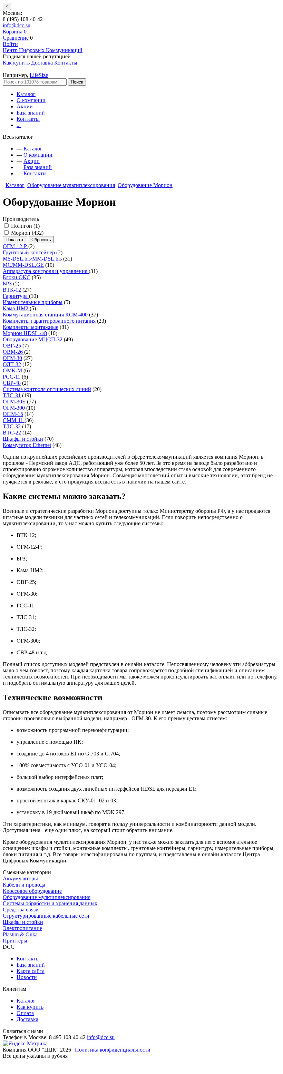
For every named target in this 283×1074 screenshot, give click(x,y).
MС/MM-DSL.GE (23, 265)
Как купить (30, 1007)
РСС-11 (11, 377)
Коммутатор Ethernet (27, 445)
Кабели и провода (24, 885)
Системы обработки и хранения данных (50, 903)
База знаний (31, 113)
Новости (27, 977)
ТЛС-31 (12, 395)
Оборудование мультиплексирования (71, 185)
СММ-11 (14, 420)
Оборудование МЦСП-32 (33, 339)
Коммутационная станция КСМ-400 (46, 315)
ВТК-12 (12, 290)
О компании (31, 100)
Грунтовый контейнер (29, 252)
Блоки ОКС (16, 277)
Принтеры (15, 941)
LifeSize (39, 75)
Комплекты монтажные (30, 327)
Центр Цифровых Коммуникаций (42, 50)
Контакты (28, 119)
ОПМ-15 (13, 414)
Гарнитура (16, 296)
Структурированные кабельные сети (46, 916)
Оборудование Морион (145, 185)
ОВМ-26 (13, 352)
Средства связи (21, 909)
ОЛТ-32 (12, 364)
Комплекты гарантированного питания (49, 321)
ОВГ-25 (12, 346)
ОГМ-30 (12, 358)
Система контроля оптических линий (47, 389)
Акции (25, 106)
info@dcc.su (16, 25)
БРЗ (7, 283)
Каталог (26, 94)
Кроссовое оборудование (32, 891)
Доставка (27, 1019)
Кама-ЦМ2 (16, 308)
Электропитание (22, 928)
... (19, 125)
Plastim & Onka (20, 934)
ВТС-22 (12, 433)
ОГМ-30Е (14, 401)
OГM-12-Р (15, 246)
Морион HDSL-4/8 (25, 333)
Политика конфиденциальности (112, 1050)
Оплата (25, 1013)
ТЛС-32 (12, 426)
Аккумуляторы (20, 878)
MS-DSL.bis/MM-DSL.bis (33, 259)
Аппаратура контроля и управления (46, 271)
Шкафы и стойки (23, 439)
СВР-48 (12, 383)
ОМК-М (12, 370)
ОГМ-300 (14, 408)
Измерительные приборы (32, 302)
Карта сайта (31, 971)
